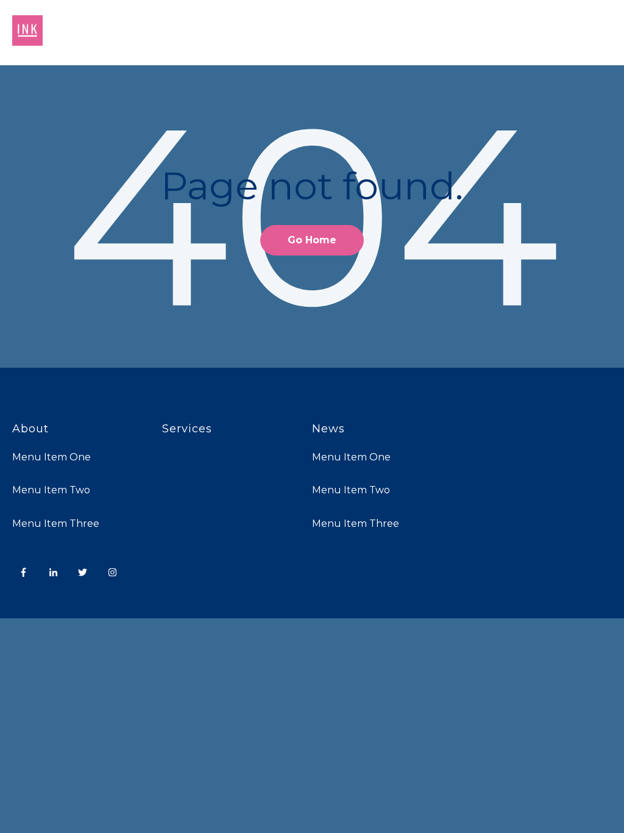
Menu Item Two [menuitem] (51, 490)
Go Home (312, 240)
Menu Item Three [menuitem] (55, 523)
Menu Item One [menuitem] (51, 457)
